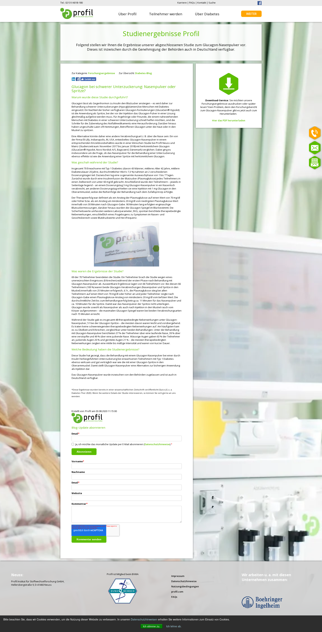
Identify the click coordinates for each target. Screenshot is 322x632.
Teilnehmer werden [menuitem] (165, 14)
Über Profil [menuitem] (127, 14)
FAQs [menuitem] (174, 597)
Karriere (182, 2)
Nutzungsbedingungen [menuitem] (185, 586)
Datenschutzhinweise (157, 444)
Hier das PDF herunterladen (228, 120)
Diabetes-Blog (143, 73)
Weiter (251, 14)
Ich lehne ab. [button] (173, 626)
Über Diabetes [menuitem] (207, 14)
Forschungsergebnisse (101, 73)
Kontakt (201, 2)
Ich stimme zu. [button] (151, 626)
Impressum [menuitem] (177, 576)
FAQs (192, 2)
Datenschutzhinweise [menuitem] (184, 581)
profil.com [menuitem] (177, 591)
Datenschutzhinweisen (144, 619)
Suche (212, 2)
